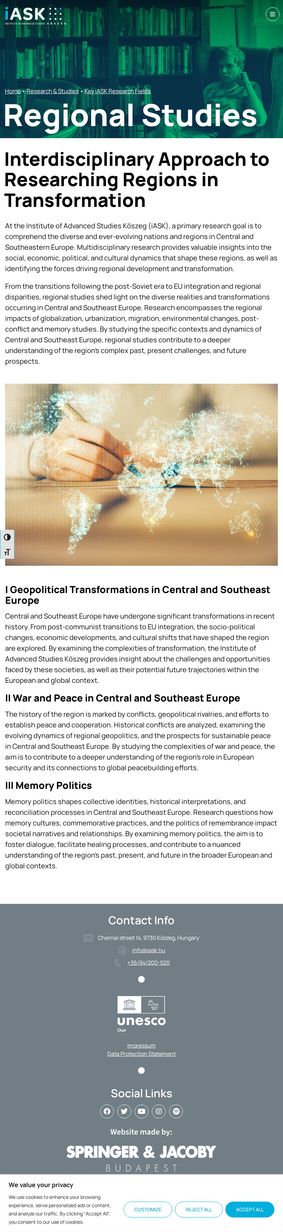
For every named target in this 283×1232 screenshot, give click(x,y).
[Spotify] (176, 1111)
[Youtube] (141, 1111)
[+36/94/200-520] (117, 962)
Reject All (199, 1209)
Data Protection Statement (141, 1054)
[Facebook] (107, 1111)
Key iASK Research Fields (118, 91)
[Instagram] (159, 1111)
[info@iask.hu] (122, 950)
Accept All (250, 1209)
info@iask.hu (148, 950)
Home (13, 91)
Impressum (141, 1045)
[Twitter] (124, 1111)
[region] (141, 1203)
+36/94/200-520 (148, 962)
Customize (148, 1209)
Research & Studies (53, 91)
